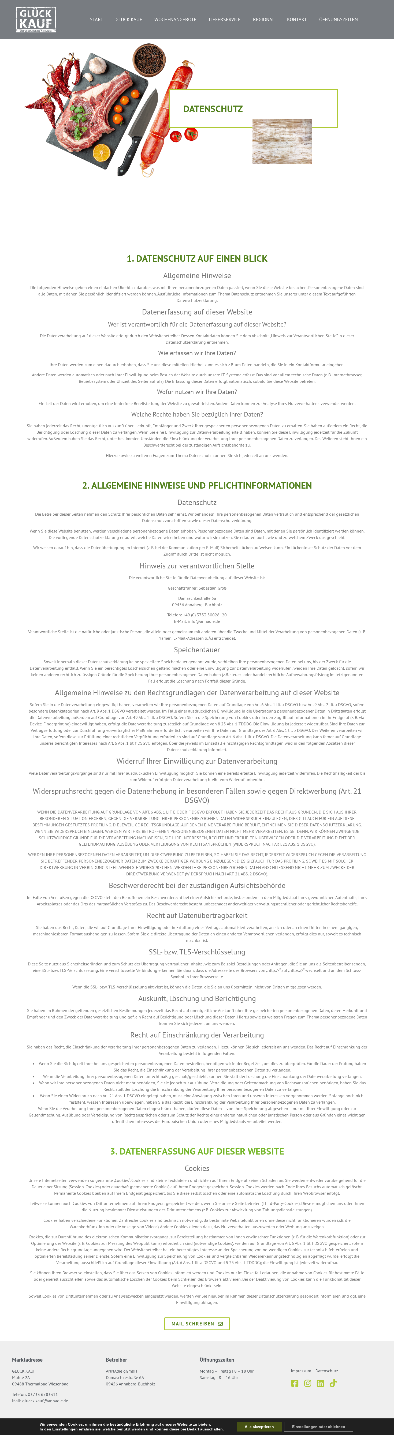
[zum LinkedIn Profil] (322, 1383)
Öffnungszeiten (338, 19)
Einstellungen (65, 1429)
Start (96, 19)
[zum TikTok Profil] (335, 1383)
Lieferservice (225, 19)
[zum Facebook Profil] (296, 1383)
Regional (264, 19)
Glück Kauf (129, 19)
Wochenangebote (175, 19)
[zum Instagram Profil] (309, 1383)
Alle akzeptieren (259, 1427)
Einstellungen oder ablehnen (318, 1427)
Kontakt (297, 19)
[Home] (36, 19)
